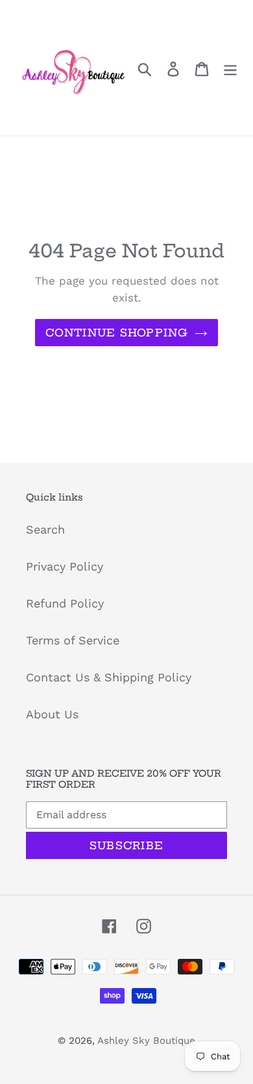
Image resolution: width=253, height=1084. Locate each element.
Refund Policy (65, 603)
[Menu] (230, 68)
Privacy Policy (64, 566)
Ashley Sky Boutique (146, 1040)
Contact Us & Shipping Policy (108, 677)
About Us (52, 714)
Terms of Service (72, 640)
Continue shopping (116, 332)
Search (45, 529)
